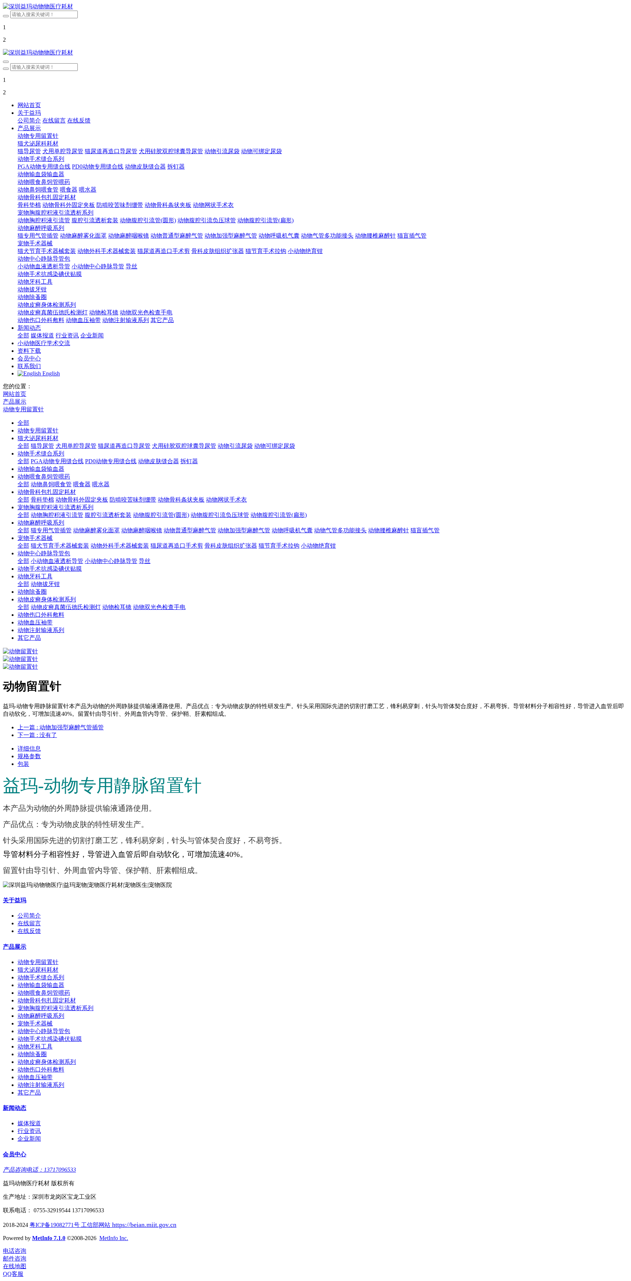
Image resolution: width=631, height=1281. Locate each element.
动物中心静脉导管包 (44, 553)
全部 (23, 335)
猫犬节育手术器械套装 (60, 546)
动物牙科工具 (35, 576)
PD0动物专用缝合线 (111, 461)
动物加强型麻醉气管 (244, 530)
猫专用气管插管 (51, 530)
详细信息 (29, 748)
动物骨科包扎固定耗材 (47, 492)
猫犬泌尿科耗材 (38, 438)
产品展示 (14, 401)
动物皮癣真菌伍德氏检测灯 (66, 607)
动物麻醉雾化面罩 (96, 530)
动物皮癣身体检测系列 (47, 599)
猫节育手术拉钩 (279, 546)
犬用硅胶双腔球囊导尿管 (184, 446)
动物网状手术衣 (226, 499)
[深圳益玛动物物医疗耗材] (315, 7)
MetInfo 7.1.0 (48, 1238)
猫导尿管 (42, 446)
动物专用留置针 (23, 409)
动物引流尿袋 (235, 446)
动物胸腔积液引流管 (57, 515)
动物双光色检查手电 (159, 607)
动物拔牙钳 (45, 584)
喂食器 (82, 484)
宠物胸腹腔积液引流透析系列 (55, 507)
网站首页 (29, 105)
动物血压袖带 (35, 622)
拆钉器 (189, 461)
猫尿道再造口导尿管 (124, 446)
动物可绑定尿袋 (274, 446)
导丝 (144, 561)
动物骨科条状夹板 (181, 499)
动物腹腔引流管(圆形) (161, 515)
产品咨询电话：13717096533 (39, 1170)
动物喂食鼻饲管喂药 (44, 476)
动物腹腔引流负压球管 (220, 515)
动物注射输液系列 (41, 630)
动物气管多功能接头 (340, 530)
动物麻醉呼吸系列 (41, 522)
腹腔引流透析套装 (108, 515)
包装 (23, 764)
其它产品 (29, 638)
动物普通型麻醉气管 (190, 530)
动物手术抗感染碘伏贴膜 (50, 569)
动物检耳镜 (116, 607)
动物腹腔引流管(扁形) (279, 515)
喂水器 (101, 484)
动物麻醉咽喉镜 (141, 530)
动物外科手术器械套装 (120, 546)
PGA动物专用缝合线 (57, 461)
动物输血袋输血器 (41, 469)
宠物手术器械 (35, 538)
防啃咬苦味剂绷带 (133, 499)
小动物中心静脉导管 (111, 561)
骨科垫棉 (42, 499)
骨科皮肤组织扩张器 (230, 546)
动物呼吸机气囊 (292, 530)
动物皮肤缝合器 (158, 461)
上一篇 (61, 727)
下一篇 (37, 735)
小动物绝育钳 (318, 546)
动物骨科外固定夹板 (82, 499)
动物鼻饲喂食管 (51, 484)
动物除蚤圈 (32, 592)
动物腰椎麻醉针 (388, 530)
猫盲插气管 (425, 530)
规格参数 (29, 756)
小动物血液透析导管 (57, 561)
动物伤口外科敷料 (41, 615)
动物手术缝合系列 (41, 453)
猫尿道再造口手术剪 (176, 546)
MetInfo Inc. (113, 1238)
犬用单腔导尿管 (76, 446)
